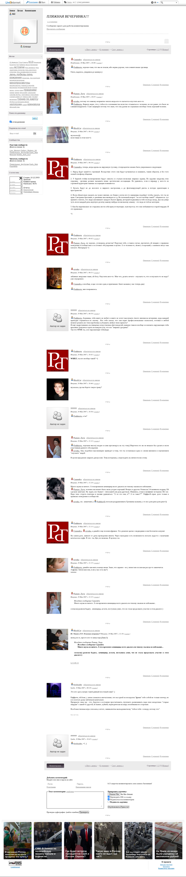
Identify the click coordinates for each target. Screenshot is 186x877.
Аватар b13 (25, 31)
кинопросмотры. (15, 85)
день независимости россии (26, 72)
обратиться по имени (91, 59)
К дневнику (104, 49)
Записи (12, 10)
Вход (43, 2)
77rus (20, 62)
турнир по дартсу (27, 99)
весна (28, 64)
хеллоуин (16, 104)
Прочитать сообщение (56, 29)
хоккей (24, 104)
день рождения (21, 76)
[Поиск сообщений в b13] (35, 118)
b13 (10, 14)
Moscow (13, 155)
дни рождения (35, 78)
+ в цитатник (52, 22)
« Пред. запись (91, 49)
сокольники (32, 92)
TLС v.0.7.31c (74, 715)
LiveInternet (14, 2)
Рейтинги (56, 2)
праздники (30, 89)
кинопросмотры (20, 82)
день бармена (30, 67)
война (12, 67)
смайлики (70, 791)
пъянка (12, 92)
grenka (76, 269)
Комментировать (55, 49)
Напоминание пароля (83, 787)
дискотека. (25, 78)
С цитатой (155, 84)
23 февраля (14, 62)
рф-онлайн (23, 92)
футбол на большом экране (19, 102)
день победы (18, 74)
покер (21, 90)
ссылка (99, 63)
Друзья (20, 10)
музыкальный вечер (25, 87)
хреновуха (33, 104)
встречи (19, 67)
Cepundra (78, 59)
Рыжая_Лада (79, 94)
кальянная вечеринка (17, 80)
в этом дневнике (18, 122)
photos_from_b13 (24, 155)
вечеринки (34, 64)
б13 (17, 64)
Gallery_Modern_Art (29, 151)
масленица (13, 87)
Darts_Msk (33, 153)
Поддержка (152, 2)
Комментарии (30, 10)
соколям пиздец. (15, 94)
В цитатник (164, 84)
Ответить (147, 84)
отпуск (17, 90)
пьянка (17, 92)
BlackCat (77, 128)
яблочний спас (15, 107)
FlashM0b (13, 166)
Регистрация (33, 2)
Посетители (28, 190)
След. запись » (118, 49)
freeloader (78, 685)
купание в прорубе (27, 85)
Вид (156, 3)
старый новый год (16, 96)
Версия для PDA (166, 865)
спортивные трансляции (30, 94)
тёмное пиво (27, 96)
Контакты (166, 866)
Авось (69, 2)
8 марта (25, 62)
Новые (165, 49)
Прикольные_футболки (19, 153)
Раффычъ (78, 159)
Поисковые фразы (31, 192)
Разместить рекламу (166, 868)
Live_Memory (15, 151)
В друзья (27, 47)
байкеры (22, 64)
